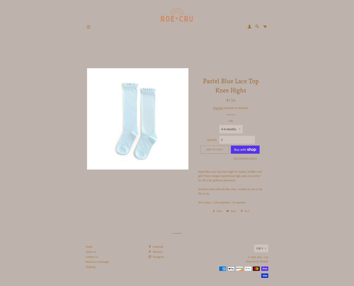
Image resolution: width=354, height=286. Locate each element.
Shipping (218, 108)
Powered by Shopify (257, 261)
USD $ (259, 248)
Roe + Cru (262, 257)
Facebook (157, 246)
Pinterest (157, 252)
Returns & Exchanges (97, 262)
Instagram (158, 257)
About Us (91, 252)
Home (89, 246)
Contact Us (92, 257)
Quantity (212, 140)
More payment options (245, 158)
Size (231, 121)
